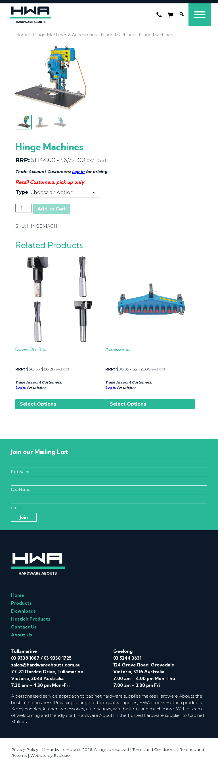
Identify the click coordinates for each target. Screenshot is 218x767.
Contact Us (24, 627)
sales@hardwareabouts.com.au (46, 665)
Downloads (23, 611)
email (16, 507)
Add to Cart (51, 209)
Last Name (20, 489)
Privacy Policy (24, 749)
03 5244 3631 (127, 658)
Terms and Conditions (154, 749)
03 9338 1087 (25, 658)
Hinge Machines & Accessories (65, 34)
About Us (21, 635)
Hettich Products (30, 619)
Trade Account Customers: (38, 382)
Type (22, 192)
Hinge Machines (118, 34)
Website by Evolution (51, 755)
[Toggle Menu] (199, 14)
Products (21, 603)
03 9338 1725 (58, 658)
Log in (78, 171)
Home (22, 34)
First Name (21, 471)
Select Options (38, 404)
